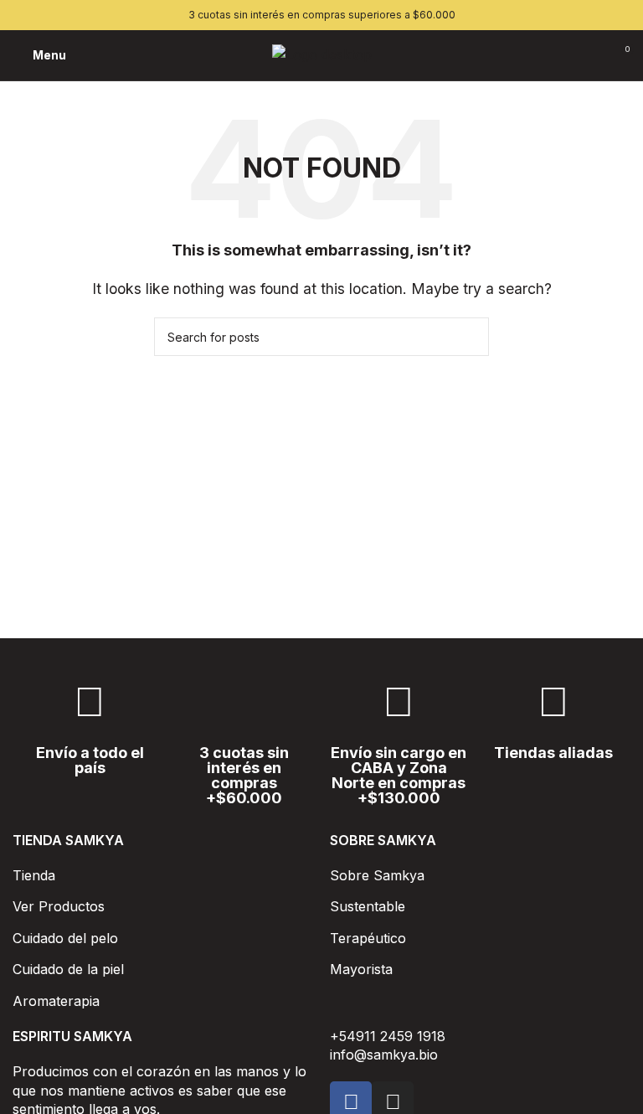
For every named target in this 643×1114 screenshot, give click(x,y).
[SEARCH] (469, 336)
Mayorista (361, 969)
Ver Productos (59, 906)
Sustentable (367, 906)
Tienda (34, 875)
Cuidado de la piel (68, 969)
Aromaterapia (56, 1001)
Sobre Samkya (377, 875)
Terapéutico (368, 938)
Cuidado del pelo (65, 938)
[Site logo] (322, 53)
